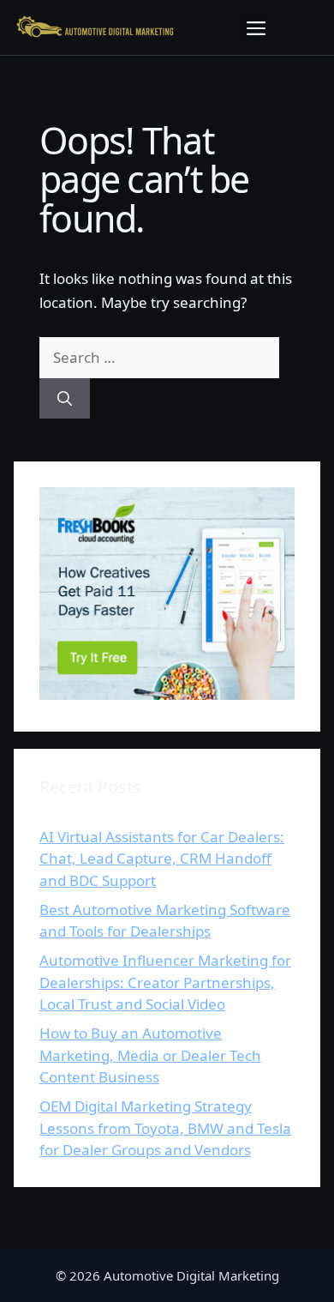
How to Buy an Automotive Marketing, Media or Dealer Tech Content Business (150, 1055)
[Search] (64, 398)
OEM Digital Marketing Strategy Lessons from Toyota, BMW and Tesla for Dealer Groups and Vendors (165, 1128)
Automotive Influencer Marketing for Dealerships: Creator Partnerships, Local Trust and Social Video (165, 982)
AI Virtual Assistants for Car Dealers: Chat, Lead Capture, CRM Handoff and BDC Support (161, 858)
